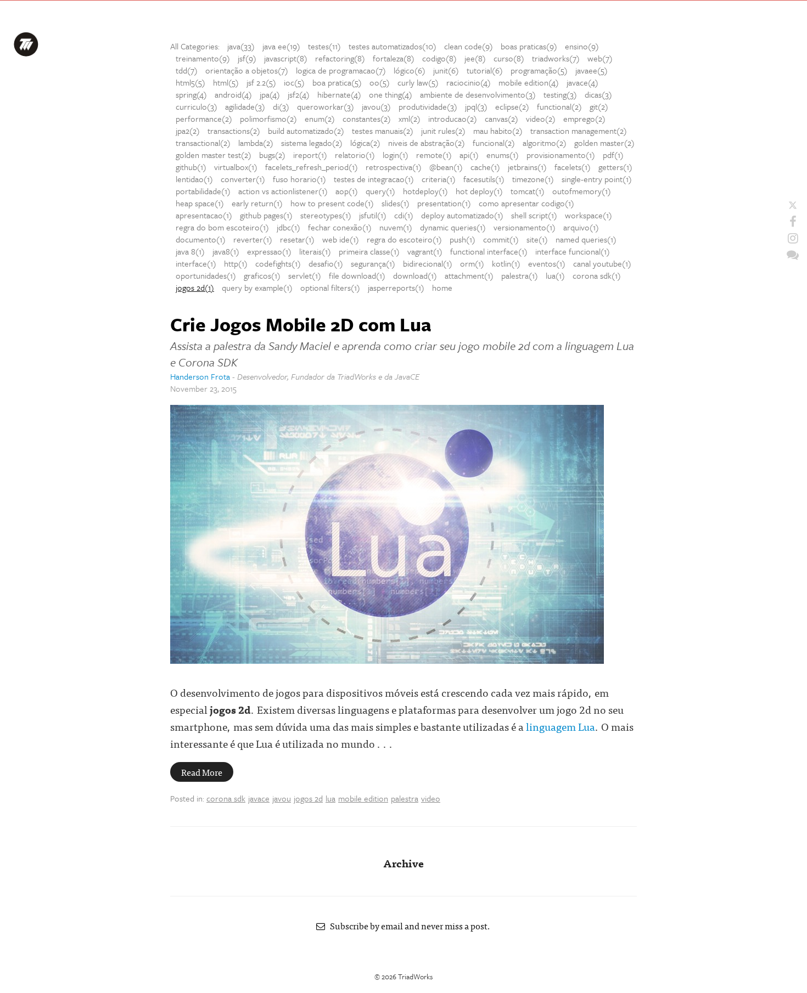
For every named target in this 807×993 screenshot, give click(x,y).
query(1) (380, 191)
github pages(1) (266, 215)
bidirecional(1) (427, 263)
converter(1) (243, 179)
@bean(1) (446, 167)
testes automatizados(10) (392, 46)
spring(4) (191, 94)
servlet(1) (304, 275)
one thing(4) (390, 94)
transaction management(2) (578, 131)
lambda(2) (255, 143)
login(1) (395, 155)
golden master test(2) (213, 155)
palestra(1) (519, 275)
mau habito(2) (498, 131)
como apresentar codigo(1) (526, 203)
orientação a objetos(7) (246, 70)
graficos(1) (262, 275)
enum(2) (320, 118)
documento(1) (201, 239)
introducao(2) (452, 118)
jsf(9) (247, 58)
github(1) (191, 167)
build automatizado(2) (306, 131)
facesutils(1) (484, 179)
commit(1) (501, 239)
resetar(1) (297, 239)
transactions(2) (234, 131)
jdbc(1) (288, 227)
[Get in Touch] (793, 254)
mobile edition (363, 798)
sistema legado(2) (312, 143)
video (430, 798)
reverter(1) (252, 239)
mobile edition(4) (528, 82)
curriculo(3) (196, 106)
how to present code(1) (332, 203)
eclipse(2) (512, 106)
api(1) (469, 155)
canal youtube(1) (602, 263)
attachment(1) (469, 275)
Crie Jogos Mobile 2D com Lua (300, 324)
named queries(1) (586, 239)
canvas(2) (501, 118)
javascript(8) (285, 58)
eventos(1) (546, 263)
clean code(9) (468, 46)
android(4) (233, 94)
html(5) (226, 82)
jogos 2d (308, 798)
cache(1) (485, 167)
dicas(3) (598, 94)
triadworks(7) (556, 58)
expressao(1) (269, 251)
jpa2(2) (188, 131)
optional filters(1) (330, 287)
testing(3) (560, 94)
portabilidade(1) (203, 191)
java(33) (241, 46)
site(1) (537, 239)
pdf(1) (613, 155)
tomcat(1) (528, 191)
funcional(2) (494, 143)
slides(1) (396, 203)
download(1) (415, 275)
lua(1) (555, 275)
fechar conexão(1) (340, 227)
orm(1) (472, 263)
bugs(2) (272, 155)
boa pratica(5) (337, 82)
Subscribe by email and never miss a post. (408, 925)
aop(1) (346, 191)
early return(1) (257, 203)
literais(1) (315, 251)
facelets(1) (572, 167)
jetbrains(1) (527, 167)
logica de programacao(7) (341, 70)
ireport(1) (310, 155)
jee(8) (475, 58)
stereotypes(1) (325, 215)
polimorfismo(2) (268, 118)
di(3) (281, 106)
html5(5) (190, 82)
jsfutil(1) (372, 215)
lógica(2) (365, 143)
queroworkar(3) (325, 106)
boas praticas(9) (529, 46)
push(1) (462, 239)
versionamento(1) (525, 227)
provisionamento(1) (560, 155)
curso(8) (509, 58)
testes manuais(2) (382, 131)
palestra (404, 798)
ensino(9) (582, 46)
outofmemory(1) (581, 191)
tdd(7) (187, 70)
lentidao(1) (194, 179)
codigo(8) (439, 58)
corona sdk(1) (597, 275)
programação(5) (539, 70)
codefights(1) (278, 263)
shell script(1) (534, 215)
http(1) (236, 263)
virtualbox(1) (235, 167)
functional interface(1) (489, 251)
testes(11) (324, 46)
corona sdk (225, 798)
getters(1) (615, 167)
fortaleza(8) (393, 58)
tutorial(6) (485, 70)
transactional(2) (203, 143)
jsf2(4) (299, 94)
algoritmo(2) (545, 143)
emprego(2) (584, 118)
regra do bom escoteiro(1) (222, 227)
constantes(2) (367, 118)
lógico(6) (409, 70)
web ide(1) (340, 239)
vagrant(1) (424, 251)
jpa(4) (270, 94)
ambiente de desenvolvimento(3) (478, 94)
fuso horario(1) (299, 179)
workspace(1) (588, 215)
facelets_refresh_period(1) (311, 167)
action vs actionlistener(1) (283, 191)
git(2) (599, 106)
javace (259, 798)
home (442, 287)
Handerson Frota (200, 376)
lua (330, 798)
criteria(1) (439, 179)
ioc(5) (294, 82)
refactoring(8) (340, 58)
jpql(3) (476, 106)
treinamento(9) (203, 58)
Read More (201, 772)
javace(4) (582, 82)
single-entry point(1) (597, 179)
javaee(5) (591, 70)
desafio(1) (326, 263)
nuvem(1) (395, 227)
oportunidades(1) (206, 275)
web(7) (600, 58)
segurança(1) (373, 263)
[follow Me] (792, 205)
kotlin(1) (506, 263)
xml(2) (410, 118)
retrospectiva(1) (394, 167)
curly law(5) (418, 82)
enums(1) (502, 155)
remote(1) (434, 155)
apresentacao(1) (204, 215)
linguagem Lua (560, 726)
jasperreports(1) (396, 287)
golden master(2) (604, 143)
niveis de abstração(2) (426, 143)
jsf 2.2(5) (261, 82)
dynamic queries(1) (453, 227)
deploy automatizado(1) (462, 215)
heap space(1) (200, 203)
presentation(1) (444, 203)
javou (281, 798)
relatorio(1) (355, 155)
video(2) (541, 118)
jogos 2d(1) (195, 287)
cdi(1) (403, 215)
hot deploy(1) (479, 191)
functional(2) (559, 106)
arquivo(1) (581, 227)
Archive (403, 862)
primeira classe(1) (369, 251)
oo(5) (379, 82)
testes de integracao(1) (374, 179)
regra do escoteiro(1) (404, 239)
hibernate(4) (339, 94)
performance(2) (204, 118)
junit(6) (446, 70)
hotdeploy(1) (425, 191)
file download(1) (357, 275)
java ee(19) (281, 46)
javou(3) (376, 106)
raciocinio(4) (468, 82)
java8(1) (225, 251)
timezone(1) (533, 179)
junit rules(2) (443, 131)
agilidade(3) (245, 106)
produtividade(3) (428, 106)
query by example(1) (257, 287)
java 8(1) (190, 251)
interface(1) (196, 263)
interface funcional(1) (572, 251)
